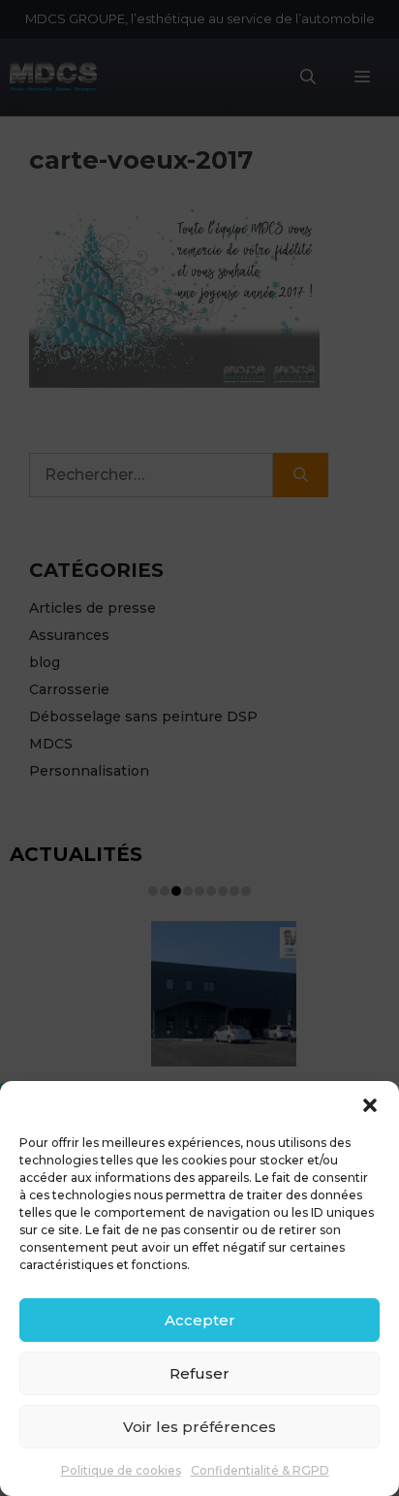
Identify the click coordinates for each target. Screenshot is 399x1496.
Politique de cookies (121, 1470)
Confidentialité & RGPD (260, 1470)
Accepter (200, 1320)
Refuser (199, 1373)
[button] (370, 1105)
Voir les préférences (199, 1426)
